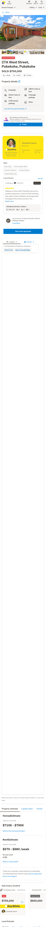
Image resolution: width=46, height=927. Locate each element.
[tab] (12, 241)
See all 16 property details (14, 108)
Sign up (36, 3)
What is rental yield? (10, 861)
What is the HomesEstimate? (14, 831)
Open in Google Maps (22, 250)
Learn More (16, 223)
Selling (32, 7)
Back (7, 12)
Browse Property (8, 7)
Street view (9, 250)
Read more (9, 201)
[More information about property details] (19, 81)
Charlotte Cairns (11, 911)
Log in (41, 3)
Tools (40, 7)
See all (40, 178)
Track (24, 124)
